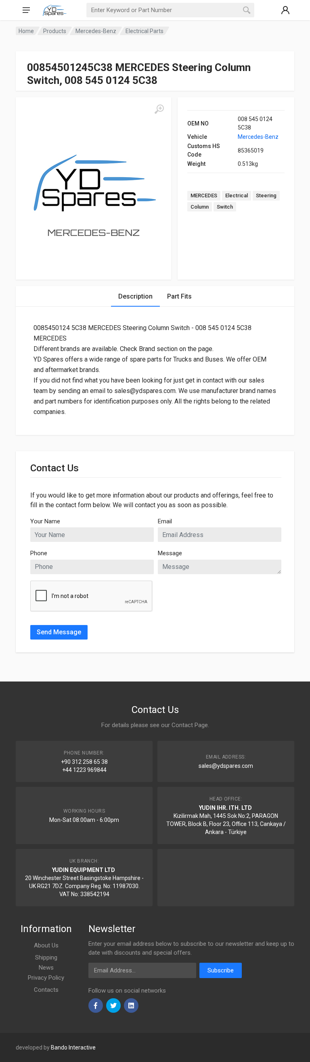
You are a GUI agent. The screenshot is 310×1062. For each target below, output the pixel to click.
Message (170, 553)
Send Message (59, 632)
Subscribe (220, 970)
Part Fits (179, 296)
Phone (38, 553)
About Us (46, 945)
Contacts (46, 989)
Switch (225, 207)
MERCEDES (204, 195)
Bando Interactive (73, 1047)
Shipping (46, 957)
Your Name (45, 521)
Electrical (236, 195)
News (46, 967)
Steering (266, 195)
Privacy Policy (46, 977)
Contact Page (190, 725)
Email (165, 521)
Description (135, 296)
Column (200, 207)
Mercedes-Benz (258, 137)
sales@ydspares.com (226, 766)
